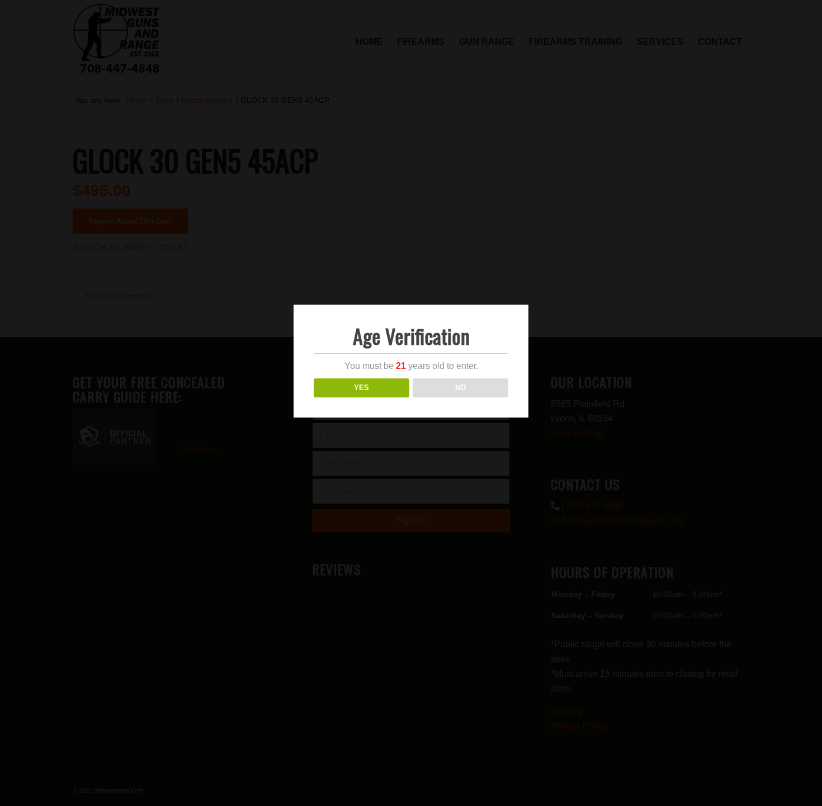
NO (460, 387)
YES (361, 387)
